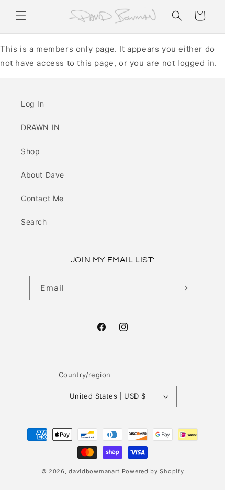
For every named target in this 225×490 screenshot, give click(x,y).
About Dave (42, 174)
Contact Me (42, 198)
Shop (30, 151)
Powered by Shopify (153, 471)
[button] (20, 15)
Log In (32, 103)
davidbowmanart (94, 471)
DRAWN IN (40, 127)
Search (34, 221)
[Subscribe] (184, 288)
